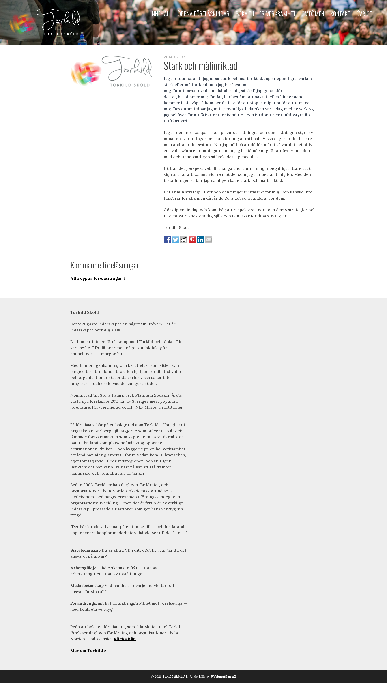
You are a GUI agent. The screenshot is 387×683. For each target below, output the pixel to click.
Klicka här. (125, 638)
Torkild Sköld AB (175, 676)
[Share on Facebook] (167, 239)
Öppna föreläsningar (204, 13)
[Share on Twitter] (175, 239)
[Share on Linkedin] (200, 239)
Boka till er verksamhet (266, 13)
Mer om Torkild (86, 650)
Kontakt (340, 13)
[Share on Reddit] (183, 239)
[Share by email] (208, 239)
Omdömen (313, 13)
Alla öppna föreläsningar (96, 278)
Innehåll (161, 13)
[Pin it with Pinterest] (192, 239)
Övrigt (364, 13)
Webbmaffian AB (223, 676)
